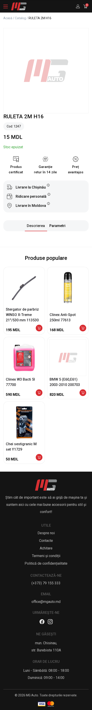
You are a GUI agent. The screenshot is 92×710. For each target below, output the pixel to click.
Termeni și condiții (46, 556)
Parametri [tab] (57, 226)
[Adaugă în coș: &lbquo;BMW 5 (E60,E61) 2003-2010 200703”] (82, 393)
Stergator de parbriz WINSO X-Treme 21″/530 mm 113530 (22, 314)
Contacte (46, 540)
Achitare (46, 548)
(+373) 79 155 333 (46, 583)
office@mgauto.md (46, 602)
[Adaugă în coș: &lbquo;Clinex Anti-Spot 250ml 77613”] (82, 328)
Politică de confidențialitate (46, 563)
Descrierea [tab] (36, 226)
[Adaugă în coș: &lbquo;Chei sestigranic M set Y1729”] (39, 457)
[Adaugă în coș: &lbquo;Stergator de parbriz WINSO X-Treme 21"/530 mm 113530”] (39, 328)
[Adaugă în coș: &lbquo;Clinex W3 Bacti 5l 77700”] (39, 393)
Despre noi (46, 533)
